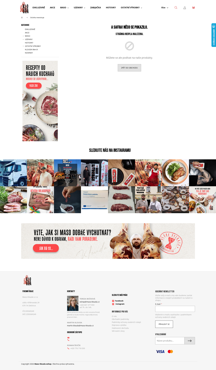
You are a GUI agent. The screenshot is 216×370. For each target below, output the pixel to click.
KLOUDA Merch (31, 49)
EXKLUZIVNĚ (30, 29)
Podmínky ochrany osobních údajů (126, 322)
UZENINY (29, 39)
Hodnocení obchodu (120, 328)
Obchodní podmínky (120, 319)
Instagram (120, 304)
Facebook (119, 301)
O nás (114, 316)
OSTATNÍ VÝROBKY (33, 46)
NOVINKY (29, 53)
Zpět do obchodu (129, 68)
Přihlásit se (164, 324)
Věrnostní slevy (118, 331)
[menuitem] (38, 8)
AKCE (27, 32)
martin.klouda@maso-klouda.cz (80, 325)
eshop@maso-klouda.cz (90, 302)
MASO (27, 36)
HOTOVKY (29, 43)
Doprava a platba (119, 325)
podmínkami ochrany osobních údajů (173, 315)
